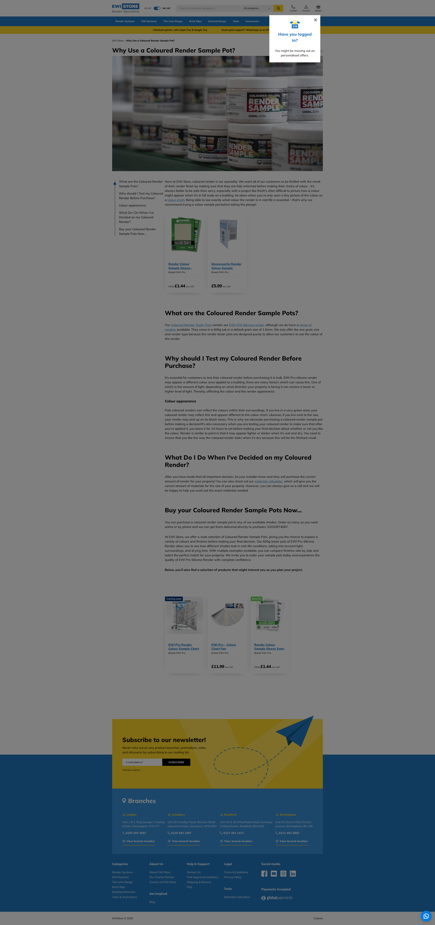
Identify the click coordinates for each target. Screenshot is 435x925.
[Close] (315, 20)
